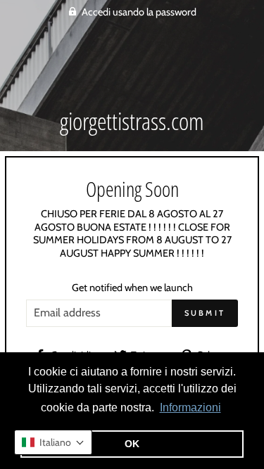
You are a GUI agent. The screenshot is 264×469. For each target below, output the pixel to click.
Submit (205, 313)
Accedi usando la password (139, 12)
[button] (53, 442)
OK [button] (132, 443)
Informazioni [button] (190, 407)
